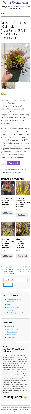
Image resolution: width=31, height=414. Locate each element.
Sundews (18, 172)
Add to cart (13, 163)
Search (8, 285)
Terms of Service (12, 332)
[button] (26, 45)
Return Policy (11, 337)
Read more (22, 215)
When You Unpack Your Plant (16, 313)
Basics (9, 304)
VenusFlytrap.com (15, 2)
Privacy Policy (11, 335)
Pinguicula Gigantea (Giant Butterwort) (23, 268)
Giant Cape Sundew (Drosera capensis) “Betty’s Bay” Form (7, 269)
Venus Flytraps (11, 310)
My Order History (12, 329)
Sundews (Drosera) (13, 307)
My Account (10, 326)
